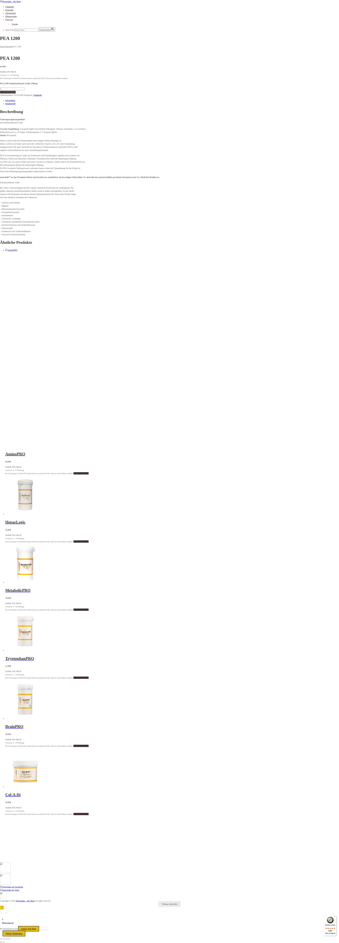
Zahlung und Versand (9, 858)
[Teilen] (6, 938)
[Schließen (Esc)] (9, 938)
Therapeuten (10, 13)
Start (2, 46)
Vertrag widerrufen (169, 904)
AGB (2, 852)
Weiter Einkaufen (14, 933)
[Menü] (334, 916)
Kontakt (15, 24)
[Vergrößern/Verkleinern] (1, 938)
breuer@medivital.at (15, 835)
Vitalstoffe (9, 7)
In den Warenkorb (8, 92)
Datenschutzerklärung (9, 849)
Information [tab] (10, 100)
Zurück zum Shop (28, 929)
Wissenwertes (11, 16)
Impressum (4, 846)
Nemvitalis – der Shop (25, 901)
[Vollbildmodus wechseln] (4, 938)
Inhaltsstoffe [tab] (10, 104)
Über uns (9, 19)
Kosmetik (9, 10)
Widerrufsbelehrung (8, 855)
